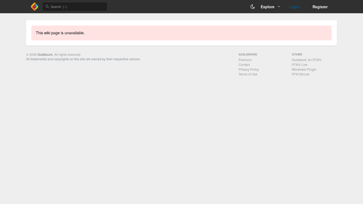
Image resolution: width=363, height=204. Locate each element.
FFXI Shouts (300, 74)
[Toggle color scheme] (252, 6)
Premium (245, 59)
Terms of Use (248, 74)
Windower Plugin (304, 69)
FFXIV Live (299, 64)
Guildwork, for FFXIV (306, 59)
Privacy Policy (249, 69)
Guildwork (45, 54)
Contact (244, 64)
